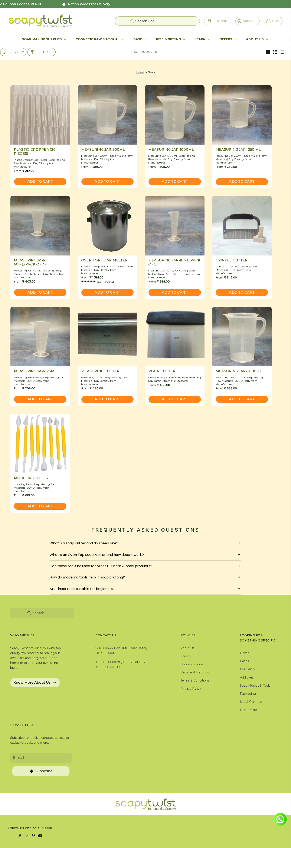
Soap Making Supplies (42, 39)
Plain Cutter (162, 371)
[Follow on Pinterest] (33, 836)
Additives (247, 677)
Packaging (248, 694)
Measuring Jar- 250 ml (238, 150)
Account (248, 20)
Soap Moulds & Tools (255, 685)
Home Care (248, 710)
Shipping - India (191, 664)
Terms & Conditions (194, 680)
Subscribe (43, 771)
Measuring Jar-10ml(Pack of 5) (174, 262)
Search (185, 656)
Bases (244, 661)
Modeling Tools (31, 478)
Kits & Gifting (168, 39)
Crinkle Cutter (232, 260)
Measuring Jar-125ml (35, 371)
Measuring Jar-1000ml (171, 150)
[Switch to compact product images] (282, 52)
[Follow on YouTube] (40, 836)
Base (137, 39)
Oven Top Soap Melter (104, 260)
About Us (255, 39)
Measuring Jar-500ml (103, 150)
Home (140, 72)
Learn (200, 39)
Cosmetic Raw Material (98, 39)
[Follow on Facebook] (20, 836)
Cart (274, 20)
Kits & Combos (251, 702)
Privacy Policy (190, 688)
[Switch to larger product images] (268, 52)
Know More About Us (32, 682)
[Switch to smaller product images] (275, 52)
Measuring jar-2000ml (239, 371)
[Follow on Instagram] (26, 836)
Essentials (247, 669)
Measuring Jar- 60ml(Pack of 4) (30, 262)
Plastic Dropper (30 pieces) (35, 152)
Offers (225, 39)
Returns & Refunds (194, 672)
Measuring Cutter (100, 371)
